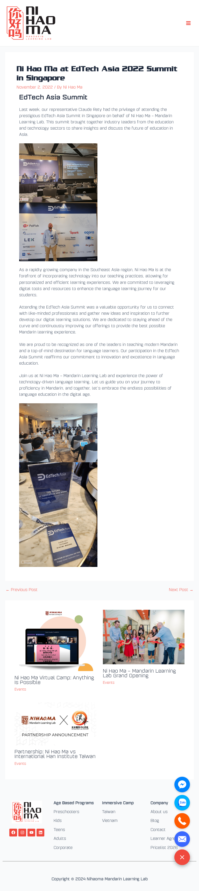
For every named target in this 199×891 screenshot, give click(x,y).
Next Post (181, 590)
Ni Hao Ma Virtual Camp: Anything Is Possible (54, 679)
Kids (58, 820)
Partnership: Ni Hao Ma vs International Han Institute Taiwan (55, 753)
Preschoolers (66, 811)
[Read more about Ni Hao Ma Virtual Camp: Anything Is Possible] (55, 639)
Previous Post (22, 590)
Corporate (63, 847)
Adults (60, 838)
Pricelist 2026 (164, 847)
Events (20, 689)
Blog (155, 820)
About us (159, 811)
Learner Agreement (169, 838)
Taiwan (108, 811)
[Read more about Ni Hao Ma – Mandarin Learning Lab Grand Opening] (143, 636)
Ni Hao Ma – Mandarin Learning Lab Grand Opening (139, 672)
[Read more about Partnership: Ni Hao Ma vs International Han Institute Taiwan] (55, 723)
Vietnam (110, 820)
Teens (59, 829)
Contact (158, 829)
